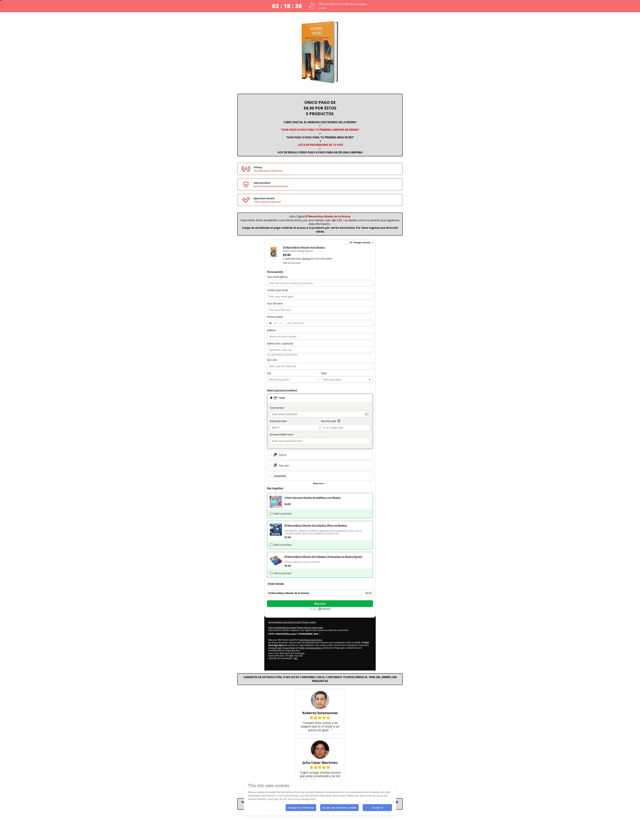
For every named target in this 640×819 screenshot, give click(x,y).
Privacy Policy (288, 647)
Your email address (277, 276)
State (324, 373)
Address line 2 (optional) (280, 343)
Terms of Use (274, 647)
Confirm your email (277, 290)
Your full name (275, 303)
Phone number (275, 316)
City (269, 373)
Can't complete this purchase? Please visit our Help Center (295, 627)
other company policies (310, 647)
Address (271, 330)
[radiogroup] (320, 437)
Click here (306, 258)
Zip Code (272, 359)
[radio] (271, 398)
